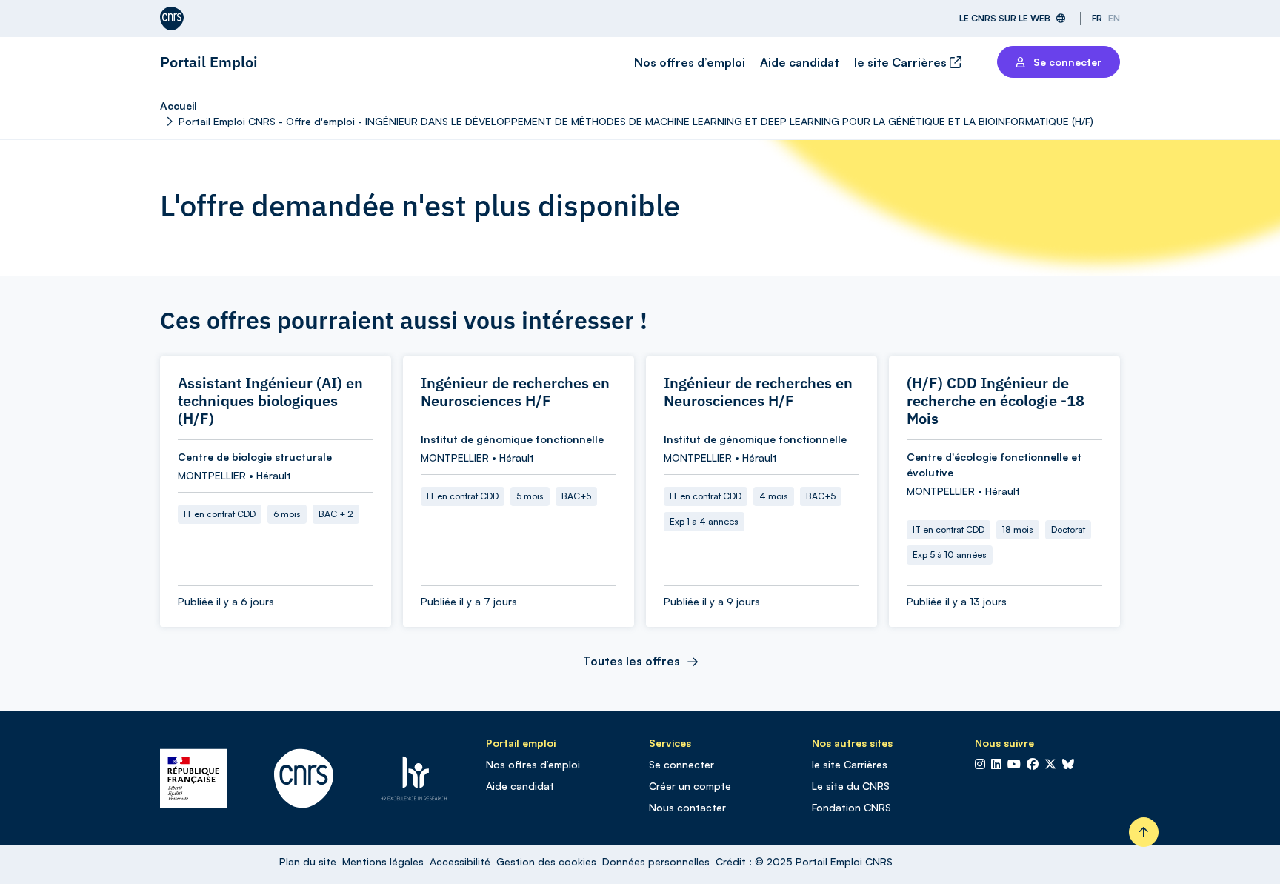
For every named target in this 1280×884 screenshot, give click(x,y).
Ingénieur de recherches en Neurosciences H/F (515, 392)
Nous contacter (687, 807)
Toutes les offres (631, 661)
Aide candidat (799, 62)
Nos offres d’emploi (689, 62)
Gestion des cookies (546, 861)
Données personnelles (656, 861)
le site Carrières (902, 62)
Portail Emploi (209, 62)
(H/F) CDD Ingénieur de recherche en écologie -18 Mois (995, 401)
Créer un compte (690, 786)
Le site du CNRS (851, 786)
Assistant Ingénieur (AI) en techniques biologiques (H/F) (270, 401)
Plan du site (307, 861)
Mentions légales (383, 861)
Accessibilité (460, 861)
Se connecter (681, 764)
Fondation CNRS (851, 807)
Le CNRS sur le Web (1004, 18)
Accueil (178, 105)
